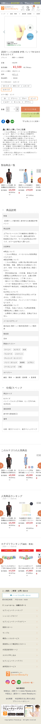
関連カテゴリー (9, 344)
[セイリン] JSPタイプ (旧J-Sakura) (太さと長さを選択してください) (26, 568)
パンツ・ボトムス (10, 362)
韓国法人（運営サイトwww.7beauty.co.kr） (20, 691)
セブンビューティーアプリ (13, 661)
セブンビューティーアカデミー (14, 621)
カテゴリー (8, 372)
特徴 (5, 216)
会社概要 (9, 699)
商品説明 (7, 229)
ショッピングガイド (10, 616)
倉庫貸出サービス (9, 666)
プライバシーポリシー (21, 701)
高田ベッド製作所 (18, 57)
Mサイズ (16, 86)
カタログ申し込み (9, 655)
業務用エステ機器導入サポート (14, 644)
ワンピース (8, 354)
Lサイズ (26, 86)
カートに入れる (30, 109)
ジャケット (19, 354)
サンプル (6, 633)
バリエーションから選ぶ (30, 115)
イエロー (6, 102)
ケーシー (7, 349)
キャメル (17, 102)
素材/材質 (7, 409)
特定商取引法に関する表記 (25, 699)
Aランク (15, 74)
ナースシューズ (9, 366)
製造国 (6, 334)
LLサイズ (6, 89)
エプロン (31, 362)
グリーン (14, 98)
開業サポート (8, 627)
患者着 (22, 362)
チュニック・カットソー (13, 358)
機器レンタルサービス (11, 638)
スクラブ (17, 349)
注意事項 (7, 246)
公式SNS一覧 (28, 683)
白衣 (24, 349)
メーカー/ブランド (11, 321)
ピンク (33, 98)
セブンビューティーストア (13, 610)
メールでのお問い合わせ (21, 595)
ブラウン (27, 102)
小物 (19, 366)
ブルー (24, 98)
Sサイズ (6, 86)
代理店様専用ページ (10, 650)
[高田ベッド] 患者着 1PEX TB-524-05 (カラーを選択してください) (26, 187)
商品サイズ (8, 393)
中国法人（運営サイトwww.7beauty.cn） (21, 694)
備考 (5, 419)
